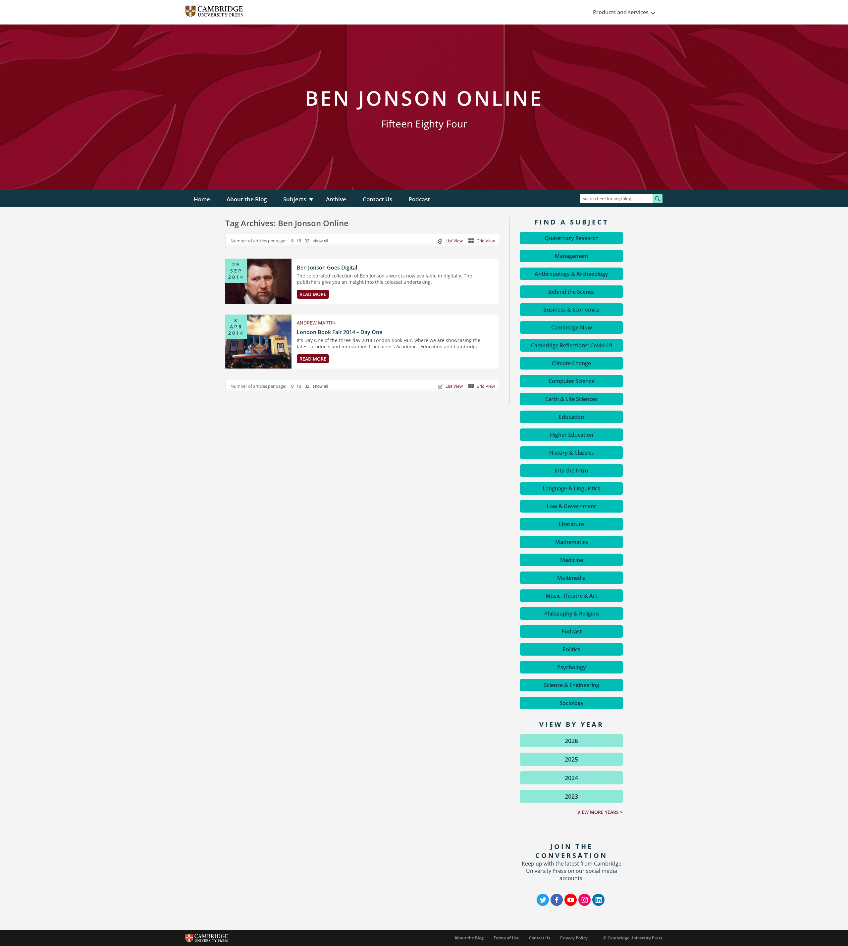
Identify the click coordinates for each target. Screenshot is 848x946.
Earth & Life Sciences (571, 399)
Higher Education (571, 434)
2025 (571, 759)
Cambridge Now (571, 327)
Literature (571, 524)
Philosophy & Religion (571, 613)
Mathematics (571, 542)
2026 (571, 741)
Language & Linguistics (571, 488)
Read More (312, 294)
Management (571, 256)
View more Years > (600, 812)
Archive (336, 199)
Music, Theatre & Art (571, 595)
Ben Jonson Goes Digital (327, 267)
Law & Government (571, 506)
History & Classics (571, 452)
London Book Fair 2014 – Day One (339, 332)
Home (202, 199)
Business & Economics (571, 309)
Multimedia (571, 577)
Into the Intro (571, 470)
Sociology (571, 703)
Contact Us (377, 199)
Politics (571, 649)
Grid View (485, 241)
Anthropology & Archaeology (571, 273)
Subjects (294, 199)
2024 (571, 778)
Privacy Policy (574, 938)
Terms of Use (506, 938)
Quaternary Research (572, 238)
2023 (571, 796)
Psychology (571, 667)
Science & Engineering (571, 685)
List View (454, 241)
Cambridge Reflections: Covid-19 (571, 345)
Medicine (571, 560)
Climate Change (571, 363)
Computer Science (571, 381)
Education (571, 417)
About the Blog (247, 199)
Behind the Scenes (571, 291)
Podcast (419, 199)
